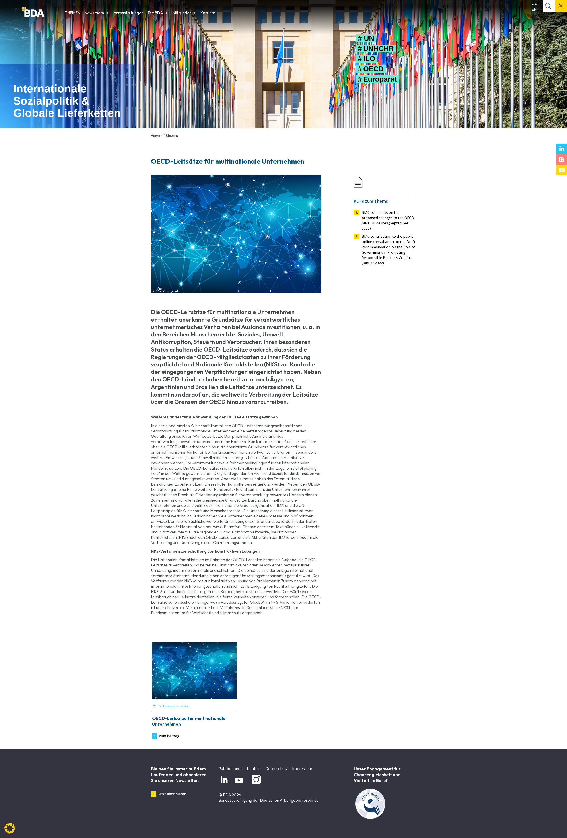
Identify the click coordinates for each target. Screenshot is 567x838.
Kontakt (254, 768)
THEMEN (72, 12)
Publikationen (231, 768)
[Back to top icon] (545, 829)
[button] (9, 828)
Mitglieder (182, 12)
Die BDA (155, 12)
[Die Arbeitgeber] (42, 12)
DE (534, 3)
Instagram (255, 784)
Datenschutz (276, 768)
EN (534, 9)
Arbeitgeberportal (561, 6)
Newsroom (94, 12)
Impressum (302, 768)
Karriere (208, 12)
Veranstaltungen (129, 12)
